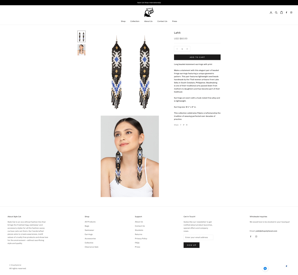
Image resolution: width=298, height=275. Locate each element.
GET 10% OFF (149, 156)
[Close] (181, 112)
